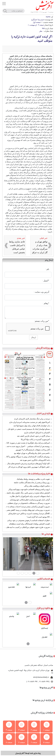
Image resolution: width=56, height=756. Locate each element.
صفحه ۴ (9, 730)
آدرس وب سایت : (41, 292)
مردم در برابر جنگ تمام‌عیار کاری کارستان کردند (32, 419)
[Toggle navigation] (4, 3)
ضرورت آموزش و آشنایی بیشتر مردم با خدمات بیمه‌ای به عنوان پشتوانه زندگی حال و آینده (27, 507)
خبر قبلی (43, 238)
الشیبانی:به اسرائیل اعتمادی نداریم (37, 432)
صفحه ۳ (21, 730)
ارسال (33, 337)
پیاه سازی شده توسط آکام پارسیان (28, 753)
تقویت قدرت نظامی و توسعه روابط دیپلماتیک (33, 479)
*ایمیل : (45, 280)
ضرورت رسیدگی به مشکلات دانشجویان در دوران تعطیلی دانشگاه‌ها (27, 503)
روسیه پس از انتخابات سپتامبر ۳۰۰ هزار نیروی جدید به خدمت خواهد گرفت (27, 446)
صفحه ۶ (34, 742)
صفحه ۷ (21, 742)
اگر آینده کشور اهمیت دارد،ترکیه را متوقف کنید (31, 39)
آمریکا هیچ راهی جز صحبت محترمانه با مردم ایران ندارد (29, 422)
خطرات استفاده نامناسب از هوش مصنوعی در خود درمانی (28, 520)
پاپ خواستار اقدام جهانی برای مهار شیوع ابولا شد (31, 426)
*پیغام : (46, 303)
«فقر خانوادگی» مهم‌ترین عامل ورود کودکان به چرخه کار (29, 467)
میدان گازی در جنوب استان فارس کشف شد (33, 436)
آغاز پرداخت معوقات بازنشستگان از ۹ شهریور (33, 450)
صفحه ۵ (46, 742)
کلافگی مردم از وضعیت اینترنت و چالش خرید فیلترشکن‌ (29, 513)
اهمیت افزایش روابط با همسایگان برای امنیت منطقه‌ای (29, 524)
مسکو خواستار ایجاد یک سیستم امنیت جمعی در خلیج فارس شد (27, 429)
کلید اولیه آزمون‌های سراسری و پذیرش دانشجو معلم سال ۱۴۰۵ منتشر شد (27, 463)
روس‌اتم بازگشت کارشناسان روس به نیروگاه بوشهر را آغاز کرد (27, 457)
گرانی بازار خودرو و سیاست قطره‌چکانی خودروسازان (30, 500)
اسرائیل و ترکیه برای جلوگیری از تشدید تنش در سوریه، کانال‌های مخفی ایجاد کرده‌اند (27, 443)
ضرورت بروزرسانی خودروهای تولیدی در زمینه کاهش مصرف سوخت (27, 510)
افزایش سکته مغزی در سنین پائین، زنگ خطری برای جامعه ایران (27, 493)
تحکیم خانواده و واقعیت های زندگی (37, 486)
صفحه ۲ (34, 730)
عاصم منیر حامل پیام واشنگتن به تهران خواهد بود (32, 453)
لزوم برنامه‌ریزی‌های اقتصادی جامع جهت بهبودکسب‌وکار (29, 489)
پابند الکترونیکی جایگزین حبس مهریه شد (35, 460)
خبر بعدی (21, 238)
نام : (47, 269)
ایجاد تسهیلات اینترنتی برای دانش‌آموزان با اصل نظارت (30, 496)
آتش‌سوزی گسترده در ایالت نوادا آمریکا (35, 439)
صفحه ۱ (46, 730)
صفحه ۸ (9, 742)
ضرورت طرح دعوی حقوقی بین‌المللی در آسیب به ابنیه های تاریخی (27, 527)
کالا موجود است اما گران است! (38, 517)
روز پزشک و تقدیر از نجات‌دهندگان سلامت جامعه (32, 482)
